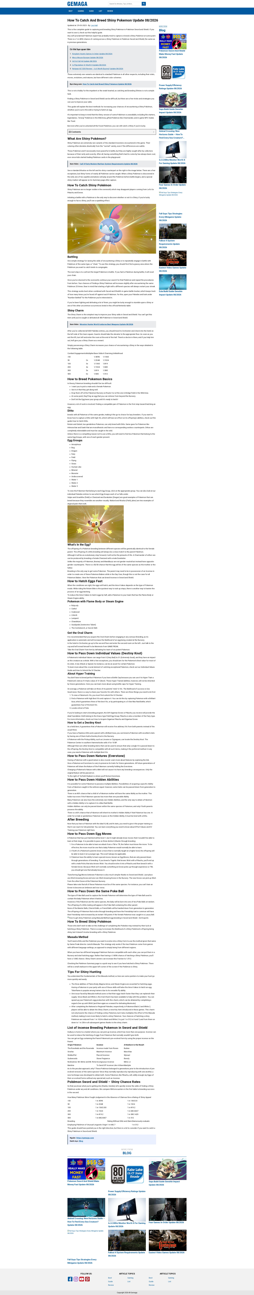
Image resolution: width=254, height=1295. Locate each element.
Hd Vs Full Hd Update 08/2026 (84, 61)
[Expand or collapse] (153, 132)
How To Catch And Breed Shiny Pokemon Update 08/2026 (107, 84)
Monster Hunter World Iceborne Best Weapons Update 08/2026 (106, 324)
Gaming (81, 11)
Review (110, 11)
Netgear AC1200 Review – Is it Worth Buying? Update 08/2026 (97, 69)
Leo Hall (94, 25)
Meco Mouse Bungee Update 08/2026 (87, 58)
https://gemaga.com (85, 1138)
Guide (91, 11)
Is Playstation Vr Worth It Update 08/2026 (89, 65)
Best (71, 11)
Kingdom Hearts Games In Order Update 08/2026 (92, 54)
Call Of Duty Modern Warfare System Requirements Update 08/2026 (108, 164)
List (100, 11)
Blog (81, 1141)
